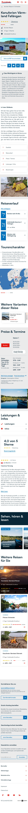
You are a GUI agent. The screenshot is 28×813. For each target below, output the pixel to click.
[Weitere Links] (18, 2)
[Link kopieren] (18, 65)
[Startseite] (5, 2)
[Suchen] (22, 2)
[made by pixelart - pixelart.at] (22, 801)
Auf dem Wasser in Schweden (12, 6)
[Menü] (25, 2)
